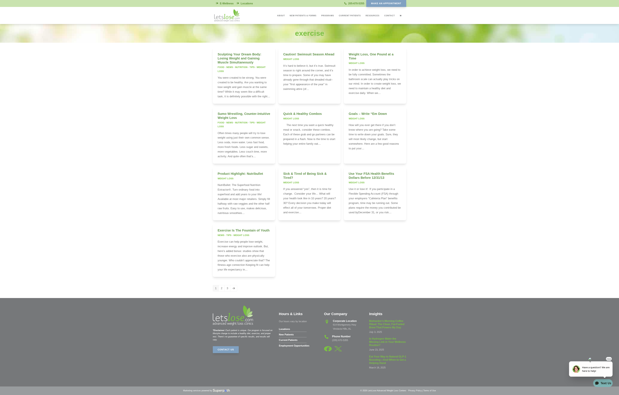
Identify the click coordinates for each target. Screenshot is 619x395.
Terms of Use (429, 390)
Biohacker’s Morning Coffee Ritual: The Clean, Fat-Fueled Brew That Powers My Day (386, 324)
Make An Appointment (386, 3)
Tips (252, 67)
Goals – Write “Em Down (368, 114)
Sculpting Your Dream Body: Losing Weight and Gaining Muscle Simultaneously (239, 58)
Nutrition (241, 67)
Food (221, 67)
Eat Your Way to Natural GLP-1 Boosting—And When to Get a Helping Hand (387, 359)
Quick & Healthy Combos (302, 114)
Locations (247, 3)
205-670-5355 (356, 3)
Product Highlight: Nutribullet (240, 173)
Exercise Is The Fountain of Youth (244, 230)
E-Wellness (227, 3)
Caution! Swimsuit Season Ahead (308, 54)
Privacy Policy (415, 390)
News (229, 67)
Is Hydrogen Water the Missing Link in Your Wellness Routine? (387, 342)
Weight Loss (291, 59)
